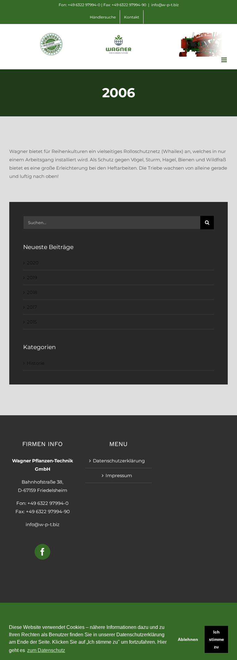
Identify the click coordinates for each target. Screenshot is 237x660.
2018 (32, 292)
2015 (32, 322)
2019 (32, 277)
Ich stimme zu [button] (216, 639)
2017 (32, 307)
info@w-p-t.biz (165, 4)
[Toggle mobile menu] (224, 60)
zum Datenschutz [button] (46, 650)
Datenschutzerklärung (119, 461)
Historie (35, 363)
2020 (33, 263)
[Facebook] (42, 552)
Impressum (119, 475)
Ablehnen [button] (188, 639)
